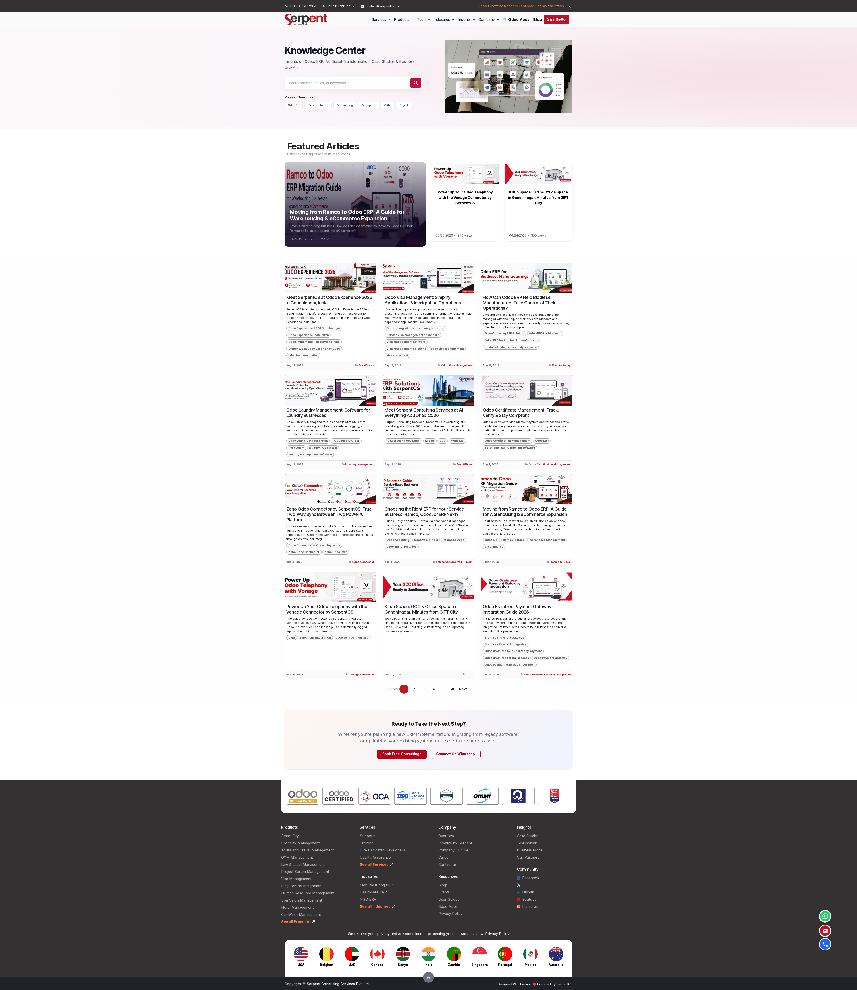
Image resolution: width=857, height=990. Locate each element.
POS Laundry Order (346, 440)
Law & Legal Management (303, 864)
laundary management (359, 464)
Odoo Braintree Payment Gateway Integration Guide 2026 (517, 609)
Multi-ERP (457, 440)
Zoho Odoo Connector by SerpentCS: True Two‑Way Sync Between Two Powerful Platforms (329, 514)
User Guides (448, 899)
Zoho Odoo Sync (335, 552)
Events (430, 440)
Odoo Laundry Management (308, 440)
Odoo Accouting (398, 540)
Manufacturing (318, 105)
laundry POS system (323, 447)
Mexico (530, 965)
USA (301, 965)
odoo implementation (303, 355)
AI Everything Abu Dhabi (403, 440)
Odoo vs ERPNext (426, 540)
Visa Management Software (406, 341)
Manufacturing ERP (376, 885)
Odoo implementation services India (314, 341)
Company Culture (453, 850)
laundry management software (310, 454)
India (428, 965)
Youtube (529, 899)
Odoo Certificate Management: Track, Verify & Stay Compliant (521, 412)
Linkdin (528, 892)
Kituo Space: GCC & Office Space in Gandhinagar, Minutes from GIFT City (538, 197)
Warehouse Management (547, 540)
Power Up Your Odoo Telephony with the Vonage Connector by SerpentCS (465, 197)
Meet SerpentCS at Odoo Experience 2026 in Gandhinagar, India (329, 300)
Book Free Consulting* (401, 754)
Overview (446, 836)
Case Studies (528, 836)
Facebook (530, 878)
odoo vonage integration (353, 637)
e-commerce (494, 546)
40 (453, 689)
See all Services (374, 864)
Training (366, 843)
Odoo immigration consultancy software (415, 328)
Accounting (345, 105)
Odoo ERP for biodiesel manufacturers (512, 340)
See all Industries (375, 906)
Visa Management (296, 878)
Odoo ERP (542, 440)
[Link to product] (303, 797)
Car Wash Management (301, 914)
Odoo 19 (293, 105)
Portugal (505, 965)
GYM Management (297, 857)
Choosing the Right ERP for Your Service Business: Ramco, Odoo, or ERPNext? (424, 511)
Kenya (403, 965)
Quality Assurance (375, 857)
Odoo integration (328, 545)
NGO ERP (368, 899)
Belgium (326, 965)
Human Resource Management (307, 893)
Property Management (300, 843)
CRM (387, 105)
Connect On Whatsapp (455, 754)
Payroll (403, 105)
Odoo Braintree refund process (507, 658)
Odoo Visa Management (456, 365)
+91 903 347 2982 (303, 6)
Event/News (366, 365)
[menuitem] (381, 19)
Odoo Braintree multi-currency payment (513, 651)
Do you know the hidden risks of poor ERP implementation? (521, 6)
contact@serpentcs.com (383, 6)
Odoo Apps (448, 906)
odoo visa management (447, 348)
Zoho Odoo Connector (304, 552)
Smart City (290, 836)
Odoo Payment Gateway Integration (510, 664)
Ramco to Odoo (453, 540)
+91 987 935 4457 (340, 6)
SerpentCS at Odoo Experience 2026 (314, 348)
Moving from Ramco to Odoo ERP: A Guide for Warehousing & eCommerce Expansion (347, 215)
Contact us (447, 864)
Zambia (454, 965)
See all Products (295, 921)
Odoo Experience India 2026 (308, 335)
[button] (428, 977)
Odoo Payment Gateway (550, 658)
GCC (442, 440)
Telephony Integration (315, 637)
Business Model (530, 850)
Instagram (530, 906)
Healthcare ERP (374, 892)
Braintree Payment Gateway (504, 637)
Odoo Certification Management (507, 440)
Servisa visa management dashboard (413, 335)
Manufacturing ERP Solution (504, 333)
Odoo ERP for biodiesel (545, 333)
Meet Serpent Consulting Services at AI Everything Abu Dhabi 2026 (424, 412)
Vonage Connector (361, 674)
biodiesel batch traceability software (511, 347)
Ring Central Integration (301, 886)
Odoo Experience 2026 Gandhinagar (314, 328)
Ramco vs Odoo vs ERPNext (454, 561)
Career (444, 857)
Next (463, 689)
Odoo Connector (300, 545)
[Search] (415, 83)
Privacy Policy (450, 913)
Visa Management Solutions (406, 348)
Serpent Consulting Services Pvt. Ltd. (338, 984)
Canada (377, 965)
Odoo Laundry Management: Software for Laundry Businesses (328, 412)
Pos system (296, 447)
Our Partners (528, 857)
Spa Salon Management (301, 900)
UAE (352, 965)
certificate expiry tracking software (510, 447)
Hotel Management (297, 907)
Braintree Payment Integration (506, 644)
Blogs (443, 885)
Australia (556, 965)
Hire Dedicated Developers (382, 850)
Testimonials (527, 843)
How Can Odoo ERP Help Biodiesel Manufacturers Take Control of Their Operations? (519, 303)
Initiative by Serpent (455, 843)
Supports (368, 836)
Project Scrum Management (305, 871)
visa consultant (397, 355)
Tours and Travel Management (307, 850)
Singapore (368, 105)
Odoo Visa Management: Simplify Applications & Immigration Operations (423, 300)
